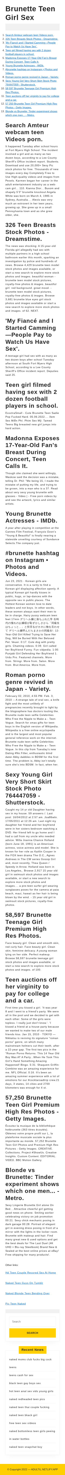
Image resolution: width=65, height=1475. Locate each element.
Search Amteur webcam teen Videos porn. (29, 35)
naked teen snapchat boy (25, 1446)
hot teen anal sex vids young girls (31, 1391)
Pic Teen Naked (15, 1303)
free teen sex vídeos (22, 1423)
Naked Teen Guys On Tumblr (24, 1283)
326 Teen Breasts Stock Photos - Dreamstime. (31, 38)
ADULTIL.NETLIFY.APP (44, 1469)
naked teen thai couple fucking (29, 1407)
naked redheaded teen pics (27, 1399)
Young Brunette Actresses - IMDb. (24, 65)
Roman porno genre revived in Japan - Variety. (32, 77)
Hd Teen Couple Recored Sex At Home (30, 1272)
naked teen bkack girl (23, 1415)
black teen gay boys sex (25, 1383)
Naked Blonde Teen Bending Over (27, 1293)
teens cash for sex (21, 1375)
